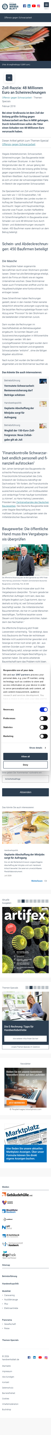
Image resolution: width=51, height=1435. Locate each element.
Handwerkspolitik (10, 1283)
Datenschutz (7, 1388)
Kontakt (5, 1382)
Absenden (25, 792)
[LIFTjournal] (25, 1228)
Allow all (25, 756)
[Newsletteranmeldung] (25, 1088)
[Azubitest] (25, 1219)
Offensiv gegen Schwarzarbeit (18, 17)
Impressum (7, 1371)
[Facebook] (24, 6)
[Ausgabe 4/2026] (25, 940)
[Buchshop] (25, 1236)
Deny (25, 765)
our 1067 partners (20, 674)
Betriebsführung (9, 1276)
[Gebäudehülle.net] (25, 1194)
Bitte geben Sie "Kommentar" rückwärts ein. (22, 772)
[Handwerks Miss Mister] (25, 1211)
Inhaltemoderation (10, 1404)
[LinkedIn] (28, 6)
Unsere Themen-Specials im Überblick (25, 1047)
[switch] (44, 718)
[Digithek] (25, 1254)
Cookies (5, 1398)
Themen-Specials (10, 1340)
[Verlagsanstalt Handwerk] (25, 1244)
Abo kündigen (8, 1377)
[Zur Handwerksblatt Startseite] (10, 6)
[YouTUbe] (34, 6)
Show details (35, 748)
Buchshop (6, 1409)
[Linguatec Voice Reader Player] (9, 77)
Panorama (7, 1320)
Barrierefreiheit (8, 1393)
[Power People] (25, 1203)
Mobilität (6, 1291)
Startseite (6, 1366)
